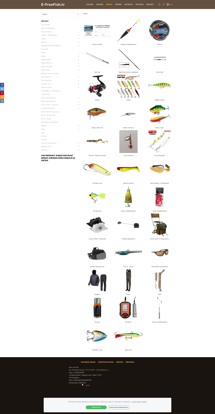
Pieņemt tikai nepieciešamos (118, 407)
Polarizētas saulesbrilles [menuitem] (49, 122)
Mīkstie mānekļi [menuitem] (46, 87)
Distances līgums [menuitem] (88, 362)
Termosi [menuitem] (43, 136)
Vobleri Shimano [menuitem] (46, 66)
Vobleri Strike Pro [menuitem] (47, 63)
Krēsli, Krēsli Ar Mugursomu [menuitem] (50, 112)
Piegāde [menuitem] (118, 4)
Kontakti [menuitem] (150, 4)
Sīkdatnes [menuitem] (130, 362)
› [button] (79, 35)
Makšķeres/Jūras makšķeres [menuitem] (51, 46)
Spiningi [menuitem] (44, 42)
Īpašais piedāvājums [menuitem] (48, 28)
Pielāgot (144, 402)
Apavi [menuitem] (43, 129)
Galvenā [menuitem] (89, 4)
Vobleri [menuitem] (43, 56)
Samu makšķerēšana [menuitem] (48, 98)
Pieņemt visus (96, 407)
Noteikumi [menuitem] (128, 4)
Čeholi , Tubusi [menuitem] (46, 119)
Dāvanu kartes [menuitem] (46, 32)
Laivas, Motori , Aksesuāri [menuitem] (49, 105)
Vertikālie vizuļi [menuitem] (46, 147)
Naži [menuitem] (42, 133)
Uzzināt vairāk (136, 402)
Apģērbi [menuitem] (43, 126)
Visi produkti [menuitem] (45, 25)
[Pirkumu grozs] (159, 4)
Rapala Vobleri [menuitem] (46, 59)
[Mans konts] (164, 4)
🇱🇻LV (171, 4)
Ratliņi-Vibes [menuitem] (45, 70)
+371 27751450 (90, 370)
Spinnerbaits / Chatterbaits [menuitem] (50, 91)
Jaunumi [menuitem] (99, 4)
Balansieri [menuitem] (44, 150)
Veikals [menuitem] (109, 4)
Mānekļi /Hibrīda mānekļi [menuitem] (49, 73)
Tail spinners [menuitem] (45, 94)
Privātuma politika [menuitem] (106, 362)
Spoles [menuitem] (43, 52)
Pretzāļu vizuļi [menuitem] (46, 84)
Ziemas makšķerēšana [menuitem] (49, 143)
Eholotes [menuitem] (44, 140)
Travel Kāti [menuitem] (44, 49)
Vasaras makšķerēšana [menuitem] (49, 35)
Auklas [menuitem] (43, 39)
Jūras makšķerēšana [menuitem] (48, 101)
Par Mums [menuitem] (139, 4)
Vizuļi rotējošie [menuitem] (46, 77)
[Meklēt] (78, 14)
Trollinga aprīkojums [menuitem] (48, 108)
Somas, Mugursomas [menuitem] (48, 115)
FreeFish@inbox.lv (102, 370)
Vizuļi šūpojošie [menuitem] (46, 80)
